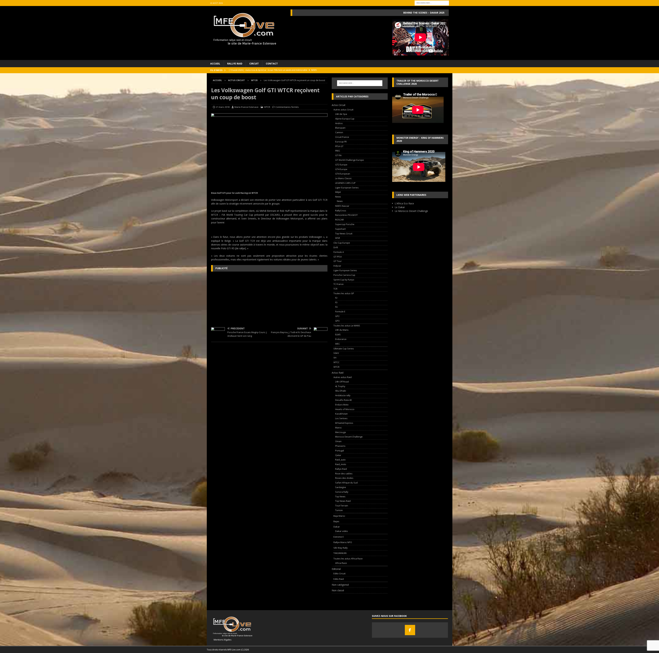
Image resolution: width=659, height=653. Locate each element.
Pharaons (340, 445)
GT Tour (337, 261)
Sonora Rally (341, 491)
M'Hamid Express (344, 422)
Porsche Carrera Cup (344, 275)
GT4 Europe (341, 169)
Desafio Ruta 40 (343, 400)
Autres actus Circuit (343, 109)
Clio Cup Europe (341, 242)
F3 (336, 302)
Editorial (336, 569)
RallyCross (340, 210)
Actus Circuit (236, 80)
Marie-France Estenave (246, 107)
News (338, 196)
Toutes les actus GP (343, 293)
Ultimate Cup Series (343, 348)
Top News (340, 496)
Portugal (339, 450)
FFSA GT (339, 146)
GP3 (337, 320)
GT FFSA (337, 256)
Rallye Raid (234, 63)
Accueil (215, 63)
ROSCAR (339, 219)
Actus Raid (337, 372)
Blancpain (340, 127)
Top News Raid (343, 500)
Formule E (340, 311)
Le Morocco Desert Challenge (411, 211)
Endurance (340, 339)
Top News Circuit (343, 233)
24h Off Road (342, 381)
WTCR (267, 107)
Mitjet (338, 192)
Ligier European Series (347, 187)
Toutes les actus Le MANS (346, 325)
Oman (338, 441)
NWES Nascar (342, 205)
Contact (272, 63)
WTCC (336, 362)
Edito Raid (338, 578)
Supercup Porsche (344, 224)
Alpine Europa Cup (344, 118)
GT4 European (342, 173)
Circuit (254, 63)
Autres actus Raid (342, 377)
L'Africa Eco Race (404, 203)
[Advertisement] (269, 299)
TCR (335, 288)
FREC (337, 150)
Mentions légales (221, 639)
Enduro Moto (342, 404)
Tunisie (339, 510)
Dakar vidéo (341, 531)
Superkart (340, 228)
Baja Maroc (339, 515)
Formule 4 (338, 252)
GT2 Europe (341, 164)
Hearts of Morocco (344, 409)
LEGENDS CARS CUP (345, 182)
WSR (337, 237)
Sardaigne (340, 487)
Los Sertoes (341, 418)
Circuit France (342, 137)
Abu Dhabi (340, 390)
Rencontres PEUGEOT (346, 215)
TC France (338, 284)
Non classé (338, 590)
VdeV (336, 353)
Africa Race (341, 563)
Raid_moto (340, 464)
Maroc (338, 427)
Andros (339, 123)
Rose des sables (343, 473)
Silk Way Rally (340, 547)
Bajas (336, 521)
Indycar (337, 265)
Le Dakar (400, 207)
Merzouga (340, 432)
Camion (339, 132)
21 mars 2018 (222, 107)
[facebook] (410, 630)
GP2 (337, 316)
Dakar (336, 526)
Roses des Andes (344, 478)
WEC (337, 343)
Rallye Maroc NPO (342, 542)
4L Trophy (340, 386)
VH (334, 357)
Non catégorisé (340, 584)
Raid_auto (340, 459)
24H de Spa (341, 114)
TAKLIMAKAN (339, 553)
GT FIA (338, 155)
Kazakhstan (341, 413)
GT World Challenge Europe (349, 159)
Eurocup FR (341, 141)
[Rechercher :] (432, 2)
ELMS (338, 334)
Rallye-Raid (341, 468)
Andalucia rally (342, 395)
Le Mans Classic (343, 178)
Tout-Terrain (341, 505)
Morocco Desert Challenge (349, 436)
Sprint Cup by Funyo (343, 279)
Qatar (338, 455)
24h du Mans (342, 329)
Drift (335, 247)
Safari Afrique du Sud (346, 482)
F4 (336, 306)
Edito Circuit (339, 573)
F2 (336, 297)
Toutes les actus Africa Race (348, 558)
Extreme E (338, 536)
